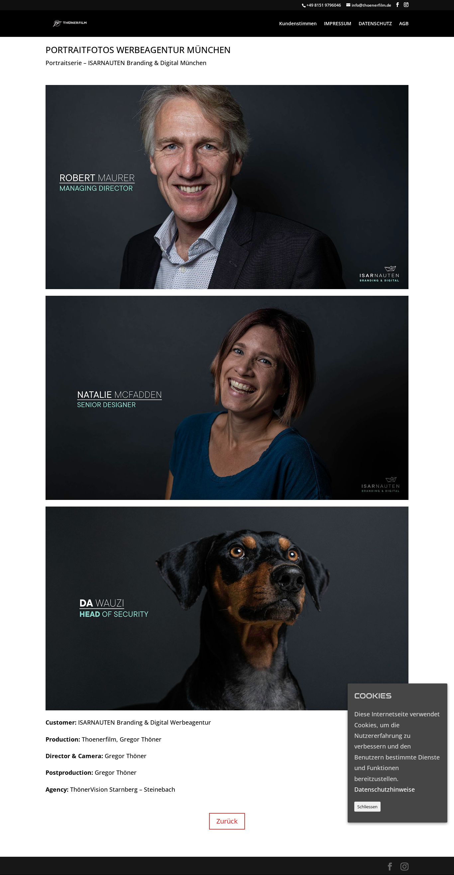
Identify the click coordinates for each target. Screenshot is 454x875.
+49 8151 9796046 (323, 5)
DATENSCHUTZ (375, 24)
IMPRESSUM (337, 24)
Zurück (227, 821)
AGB (403, 24)
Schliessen (367, 807)
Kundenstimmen (298, 24)
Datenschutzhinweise (384, 789)
